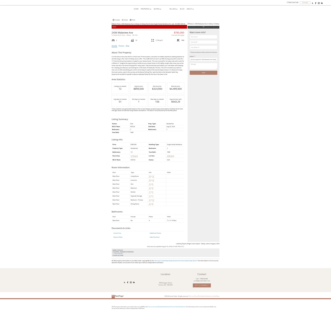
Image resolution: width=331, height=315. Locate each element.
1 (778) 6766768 (117, 254)
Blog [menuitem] (182, 9)
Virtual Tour (117, 233)
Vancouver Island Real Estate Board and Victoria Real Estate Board (175, 261)
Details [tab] (114, 46)
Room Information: (121, 167)
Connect (305, 2)
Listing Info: (117, 139)
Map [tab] (127, 46)
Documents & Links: (121, 228)
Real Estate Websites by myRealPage (208, 296)
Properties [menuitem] (145, 9)
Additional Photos (155, 233)
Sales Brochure (154, 237)
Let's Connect (202, 285)
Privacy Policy (193, 296)
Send (203, 73)
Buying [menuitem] (157, 9)
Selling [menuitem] (172, 9)
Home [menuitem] (136, 9)
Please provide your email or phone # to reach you (204, 52)
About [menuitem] (189, 9)
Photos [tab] (121, 46)
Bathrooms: (117, 211)
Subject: (192, 56)
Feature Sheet (117, 237)
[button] (312, 3)
